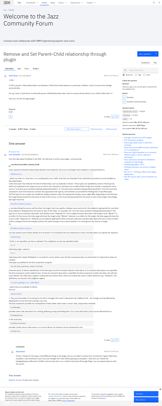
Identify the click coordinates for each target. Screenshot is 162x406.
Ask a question (145, 54)
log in (20, 380)
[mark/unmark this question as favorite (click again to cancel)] (10, 116)
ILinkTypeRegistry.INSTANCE (25, 282)
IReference (16, 174)
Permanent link (14, 152)
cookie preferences (55, 396)
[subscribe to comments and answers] (124, 101)
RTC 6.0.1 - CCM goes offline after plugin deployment (140, 173)
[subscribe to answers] (124, 97)
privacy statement (68, 400)
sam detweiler (14, 154)
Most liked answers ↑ (74, 129)
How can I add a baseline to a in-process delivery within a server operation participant (140, 154)
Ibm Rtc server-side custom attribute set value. (140, 178)
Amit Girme (13, 76)
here (104, 398)
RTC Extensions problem (134, 140)
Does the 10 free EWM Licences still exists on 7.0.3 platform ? (141, 148)
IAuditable (16, 294)
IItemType (15, 237)
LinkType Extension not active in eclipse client (140, 168)
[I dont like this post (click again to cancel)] (117, 116)
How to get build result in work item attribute (138, 144)
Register (12, 380)
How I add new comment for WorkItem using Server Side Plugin (139, 160)
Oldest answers (111, 129)
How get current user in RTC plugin (138, 137)
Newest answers (96, 129)
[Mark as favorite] (10, 116)
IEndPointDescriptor (21, 204)
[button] (160, 389)
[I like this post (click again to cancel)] (113, 116)
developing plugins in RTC (134, 164)
